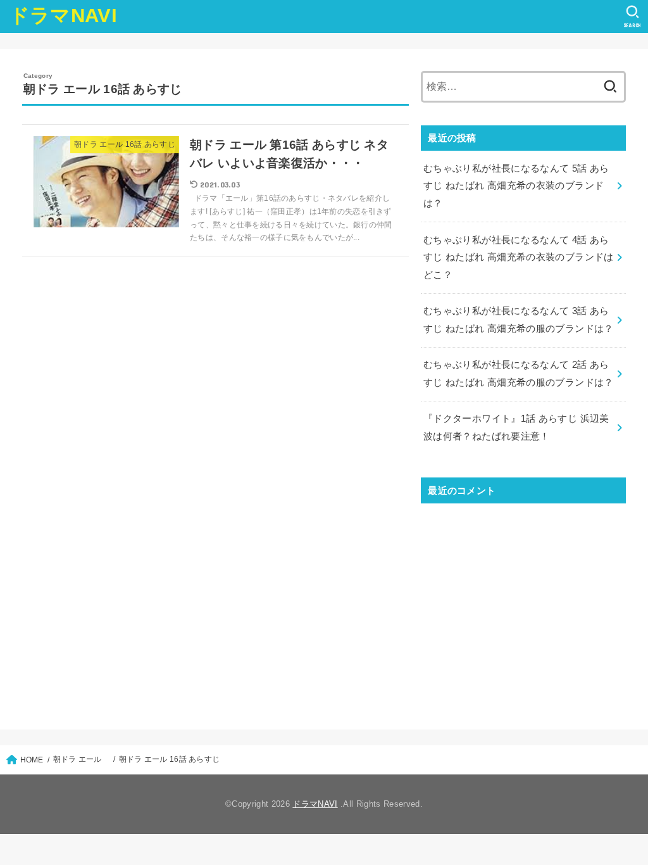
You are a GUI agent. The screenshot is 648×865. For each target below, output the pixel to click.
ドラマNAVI (63, 15)
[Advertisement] (523, 605)
